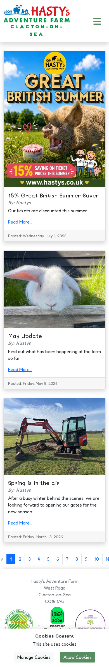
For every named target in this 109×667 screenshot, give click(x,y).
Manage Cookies (34, 657)
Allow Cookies (77, 657)
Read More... (20, 222)
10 (96, 559)
